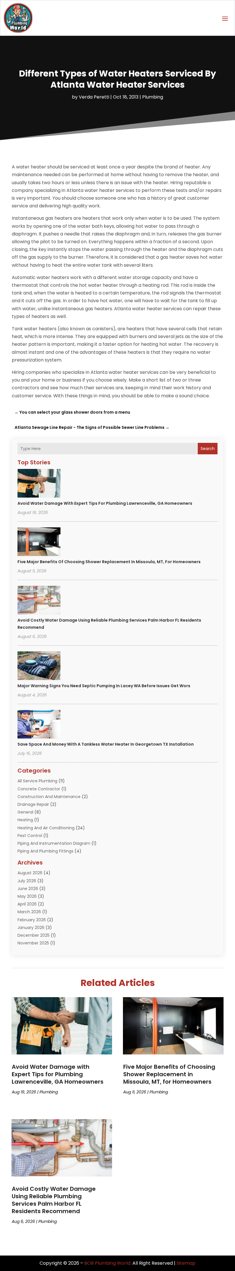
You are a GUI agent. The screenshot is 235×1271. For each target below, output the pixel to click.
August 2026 (29, 873)
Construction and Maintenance (49, 796)
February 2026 (31, 920)
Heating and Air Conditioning (46, 828)
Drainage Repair (33, 804)
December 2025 (33, 935)
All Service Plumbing (37, 781)
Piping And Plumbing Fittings (45, 851)
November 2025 (33, 943)
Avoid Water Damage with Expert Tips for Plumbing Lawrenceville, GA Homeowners (104, 503)
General (25, 812)
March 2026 (29, 912)
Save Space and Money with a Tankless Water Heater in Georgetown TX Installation (105, 744)
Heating (25, 820)
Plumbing (152, 97)
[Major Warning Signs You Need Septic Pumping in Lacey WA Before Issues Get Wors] (38, 666)
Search (208, 448)
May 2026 (27, 896)
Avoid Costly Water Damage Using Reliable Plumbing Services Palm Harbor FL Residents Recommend (54, 1200)
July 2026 (26, 881)
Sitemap (186, 1263)
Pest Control (29, 835)
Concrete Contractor (38, 789)
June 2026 (27, 888)
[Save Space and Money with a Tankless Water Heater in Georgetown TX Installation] (38, 725)
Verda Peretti (94, 97)
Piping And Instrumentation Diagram (53, 843)
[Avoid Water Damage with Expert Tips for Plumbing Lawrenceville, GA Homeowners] (38, 484)
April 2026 (27, 904)
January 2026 (30, 927)
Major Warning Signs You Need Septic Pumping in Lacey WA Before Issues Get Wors (103, 686)
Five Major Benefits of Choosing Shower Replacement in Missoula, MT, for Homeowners (109, 562)
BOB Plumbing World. (107, 1263)
